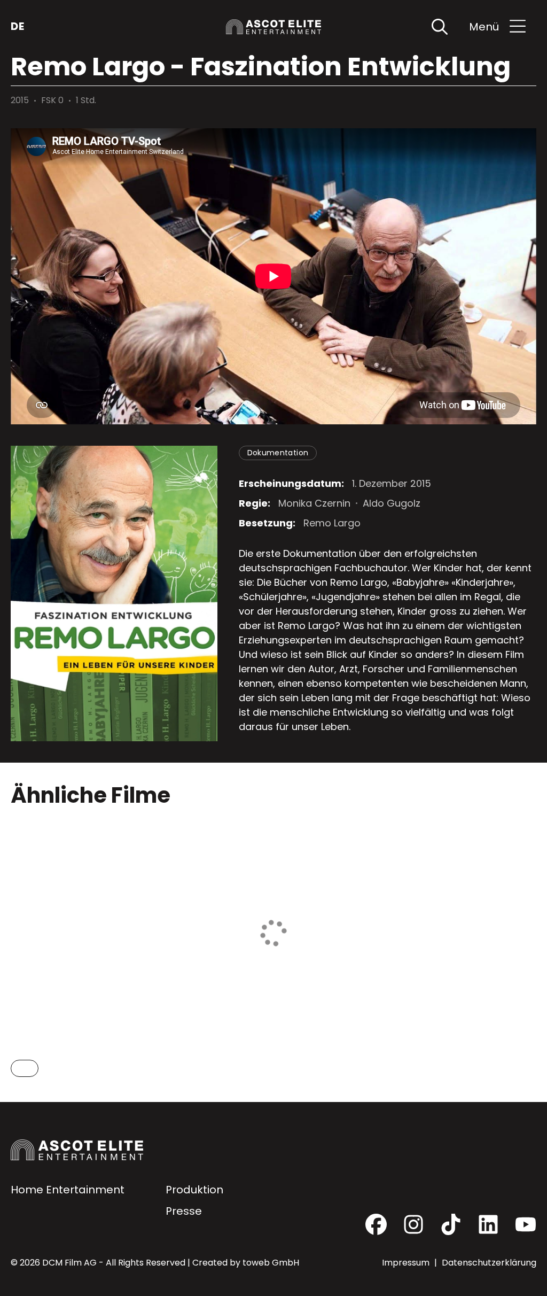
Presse (184, 1211)
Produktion (194, 1189)
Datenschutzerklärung (489, 1262)
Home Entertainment (67, 1189)
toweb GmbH (271, 1262)
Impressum (407, 1262)
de (17, 27)
